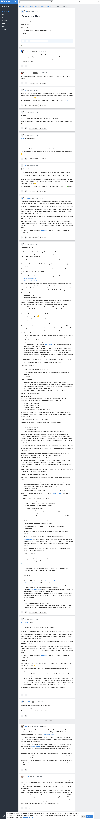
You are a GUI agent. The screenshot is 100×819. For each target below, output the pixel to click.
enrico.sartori (28, 51)
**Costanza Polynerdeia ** (30, 280)
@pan (45, 726)
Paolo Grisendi (49, 344)
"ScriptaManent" (44, 230)
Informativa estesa (28, 817)
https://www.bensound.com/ (59, 264)
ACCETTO (89, 816)
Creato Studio (40, 755)
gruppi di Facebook (36, 746)
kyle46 (26, 726)
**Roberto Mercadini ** (30, 278)
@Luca (22, 138)
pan (26, 11)
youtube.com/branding (35, 589)
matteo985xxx (28, 198)
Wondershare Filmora (49, 734)
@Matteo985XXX (25, 622)
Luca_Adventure (29, 72)
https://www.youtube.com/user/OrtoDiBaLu (40, 19)
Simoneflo (27, 776)
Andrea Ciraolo (57, 493)
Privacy (3, 815)
